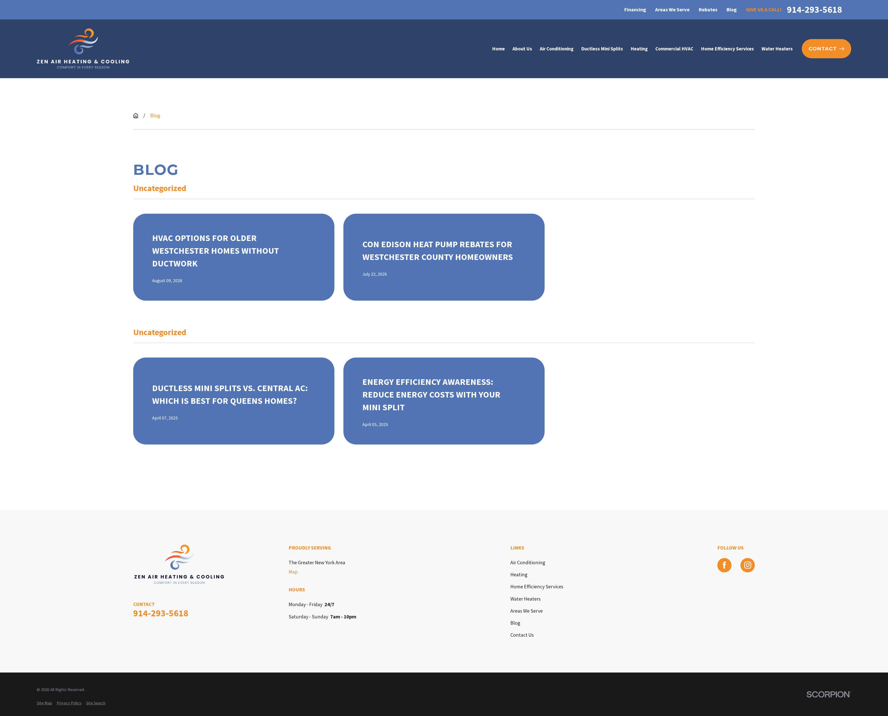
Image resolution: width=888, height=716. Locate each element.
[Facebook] (724, 565)
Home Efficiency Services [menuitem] (727, 49)
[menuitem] (44, 703)
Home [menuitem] (498, 49)
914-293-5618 (814, 9)
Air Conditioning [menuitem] (557, 49)
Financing (635, 9)
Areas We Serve (672, 9)
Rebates (708, 9)
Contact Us (522, 635)
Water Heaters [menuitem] (777, 49)
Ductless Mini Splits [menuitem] (602, 49)
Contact (823, 49)
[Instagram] (747, 565)
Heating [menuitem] (639, 49)
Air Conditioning (527, 562)
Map (293, 571)
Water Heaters (525, 599)
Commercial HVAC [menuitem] (674, 49)
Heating (518, 574)
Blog (731, 9)
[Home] (83, 48)
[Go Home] (135, 115)
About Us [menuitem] (522, 49)
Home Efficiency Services (536, 586)
